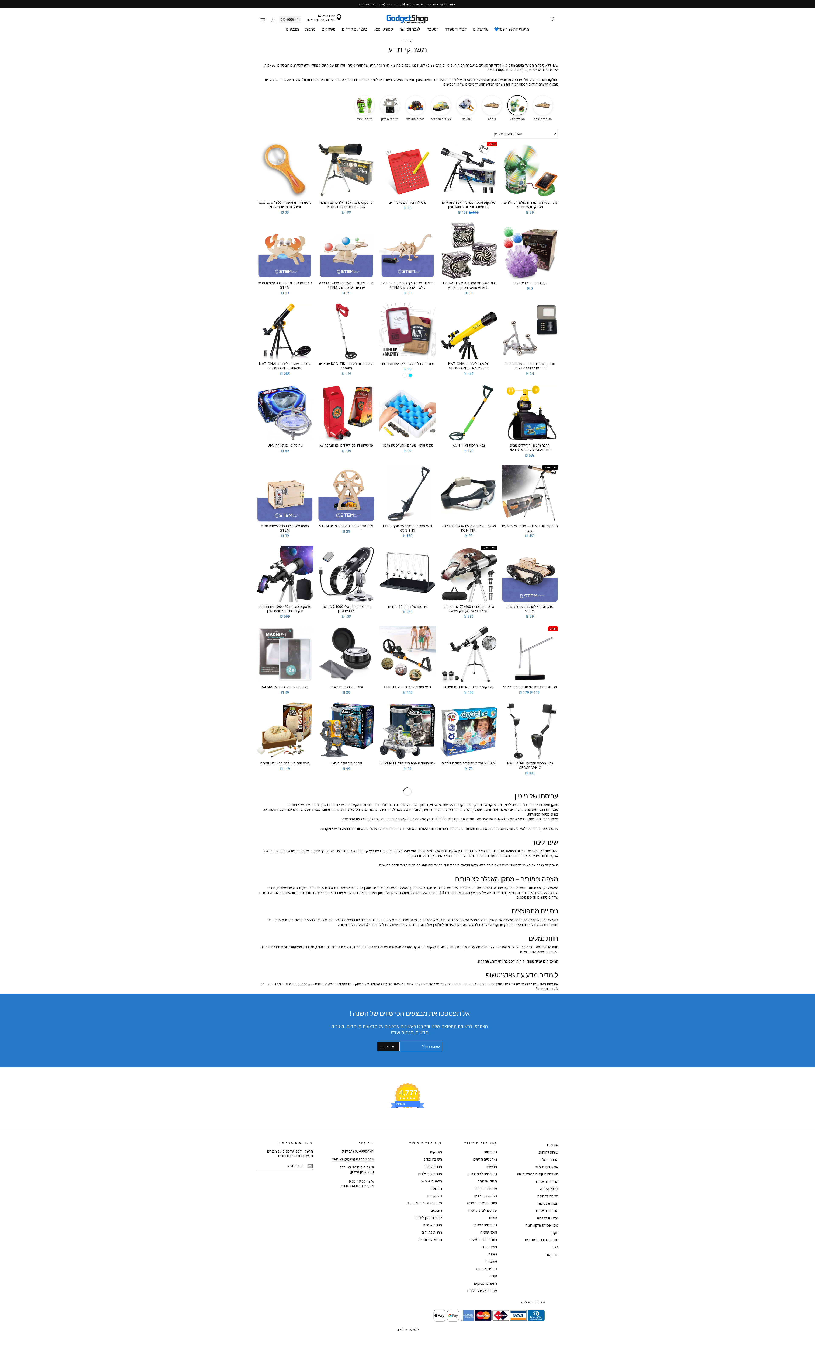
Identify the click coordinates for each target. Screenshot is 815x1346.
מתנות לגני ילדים (430, 1174)
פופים (493, 1217)
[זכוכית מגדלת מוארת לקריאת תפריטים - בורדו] (405, 375)
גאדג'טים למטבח (484, 1225)
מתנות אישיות (432, 1225)
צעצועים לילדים (354, 29)
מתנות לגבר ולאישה (483, 1239)
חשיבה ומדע (433, 1159)
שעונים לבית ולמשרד (482, 1210)
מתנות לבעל (433, 1166)
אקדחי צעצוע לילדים (482, 1290)
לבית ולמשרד (456, 29)
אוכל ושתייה (488, 1232)
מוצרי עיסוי (489, 1247)
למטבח (433, 29)
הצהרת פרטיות (547, 1218)
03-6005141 (290, 19)
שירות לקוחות (548, 1152)
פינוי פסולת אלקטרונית (542, 1225)
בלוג (555, 1247)
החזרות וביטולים (546, 1181)
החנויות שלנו (549, 1159)
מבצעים (292, 29)
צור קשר (552, 1254)
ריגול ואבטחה (487, 1181)
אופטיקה (490, 1261)
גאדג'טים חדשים (485, 1159)
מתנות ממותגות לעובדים (541, 1240)
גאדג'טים (480, 29)
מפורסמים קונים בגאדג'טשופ (537, 1174)
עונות (493, 1276)
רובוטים (436, 1210)
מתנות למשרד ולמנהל (481, 1203)
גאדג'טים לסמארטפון (482, 1174)
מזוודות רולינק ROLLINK (424, 1203)
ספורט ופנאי (383, 29)
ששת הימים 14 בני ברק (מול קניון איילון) (320, 18)
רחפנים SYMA (431, 1181)
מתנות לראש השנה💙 (511, 29)
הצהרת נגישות (548, 1203)
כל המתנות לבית (485, 1195)
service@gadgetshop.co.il (353, 1159)
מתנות (310, 29)
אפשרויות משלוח (546, 1167)
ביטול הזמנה (549, 1188)
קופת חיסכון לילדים (428, 1217)
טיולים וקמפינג (486, 1268)
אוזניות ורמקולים (485, 1188)
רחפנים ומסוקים (485, 1283)
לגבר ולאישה (409, 29)
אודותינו (552, 1145)
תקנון (554, 1232)
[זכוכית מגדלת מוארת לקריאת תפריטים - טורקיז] (410, 375)
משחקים (329, 29)
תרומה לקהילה (547, 1196)
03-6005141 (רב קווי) (358, 1151)
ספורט (492, 1254)
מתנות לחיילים (432, 1232)
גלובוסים (436, 1188)
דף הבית (408, 41)
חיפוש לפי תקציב (430, 1239)
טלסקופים (434, 1195)
